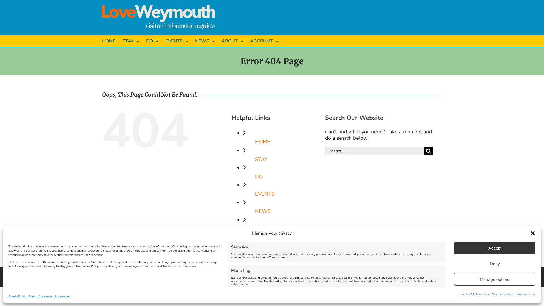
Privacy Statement (40, 296)
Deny (495, 263)
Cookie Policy (17, 296)
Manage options (495, 279)
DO (259, 176)
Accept (495, 248)
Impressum (62, 296)
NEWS (263, 211)
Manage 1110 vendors (474, 294)
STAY (261, 159)
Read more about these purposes (514, 294)
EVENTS (265, 193)
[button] (533, 233)
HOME (262, 141)
